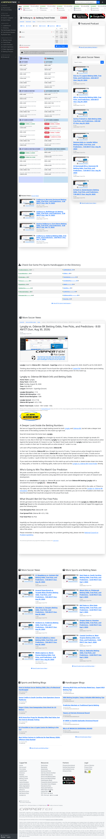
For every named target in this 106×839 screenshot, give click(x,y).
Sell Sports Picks (24, 793)
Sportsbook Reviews (9, 32)
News (59, 26)
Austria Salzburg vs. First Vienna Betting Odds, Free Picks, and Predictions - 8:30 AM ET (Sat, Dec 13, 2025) (51, 225)
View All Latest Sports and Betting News (84, 666)
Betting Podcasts (8, 51)
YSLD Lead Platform (47, 787)
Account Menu (7, 10)
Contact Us (22, 795)
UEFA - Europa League (25, 45)
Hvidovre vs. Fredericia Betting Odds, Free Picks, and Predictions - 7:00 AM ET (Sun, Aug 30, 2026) (46, 626)
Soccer (34, 21)
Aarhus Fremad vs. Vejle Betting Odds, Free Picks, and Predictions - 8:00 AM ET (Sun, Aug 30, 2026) (87, 121)
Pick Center (6, 15)
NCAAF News (83, 585)
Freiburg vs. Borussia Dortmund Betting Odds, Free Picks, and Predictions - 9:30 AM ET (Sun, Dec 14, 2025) (51, 201)
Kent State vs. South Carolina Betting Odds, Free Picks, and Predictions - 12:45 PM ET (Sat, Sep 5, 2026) (91, 578)
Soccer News (35, 196)
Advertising (44, 769)
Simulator (43, 26)
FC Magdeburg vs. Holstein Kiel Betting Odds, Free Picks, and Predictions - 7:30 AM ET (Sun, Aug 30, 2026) (46, 578)
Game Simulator (8, 44)
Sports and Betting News (31, 322)
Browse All (6, 57)
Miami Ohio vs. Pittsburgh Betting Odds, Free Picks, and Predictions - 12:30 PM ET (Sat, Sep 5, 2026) (91, 593)
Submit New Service (47, 774)
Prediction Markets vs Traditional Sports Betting (81, 705)
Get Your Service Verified (48, 773)
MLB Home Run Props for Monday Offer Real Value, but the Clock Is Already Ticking (39, 718)
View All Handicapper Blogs (84, 737)
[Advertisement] (62, 550)
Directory (6, 28)
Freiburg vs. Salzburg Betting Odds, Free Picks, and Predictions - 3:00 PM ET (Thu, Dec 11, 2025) (51, 237)
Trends (29, 26)
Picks (23, 26)
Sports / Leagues (8, 18)
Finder (36, 26)
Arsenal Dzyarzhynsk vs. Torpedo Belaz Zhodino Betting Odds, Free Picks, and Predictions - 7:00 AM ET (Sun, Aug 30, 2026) (46, 594)
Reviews (21, 774)
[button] (103, 2)
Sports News (7, 20)
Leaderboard (7, 25)
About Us (22, 789)
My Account (6, 8)
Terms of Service (89, 765)
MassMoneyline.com (69, 693)
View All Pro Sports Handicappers (62, 303)
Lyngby (67, 428)
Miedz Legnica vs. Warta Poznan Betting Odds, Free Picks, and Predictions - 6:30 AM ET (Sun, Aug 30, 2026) (45, 656)
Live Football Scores (68, 769)
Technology (44, 765)
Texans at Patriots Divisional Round (76, 713)
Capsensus (52, 26)
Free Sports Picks (46, 786)
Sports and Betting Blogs (48, 778)
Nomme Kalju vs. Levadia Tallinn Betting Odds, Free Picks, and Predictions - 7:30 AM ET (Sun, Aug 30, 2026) (87, 145)
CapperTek (22, 21)
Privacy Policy (88, 767)
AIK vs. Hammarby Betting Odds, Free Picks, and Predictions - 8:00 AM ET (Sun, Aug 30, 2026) (87, 99)
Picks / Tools (61, 46)
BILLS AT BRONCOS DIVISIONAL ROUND (77, 728)
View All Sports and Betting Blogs (39, 748)
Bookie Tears (7, 34)
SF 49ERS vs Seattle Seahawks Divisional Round (80, 721)
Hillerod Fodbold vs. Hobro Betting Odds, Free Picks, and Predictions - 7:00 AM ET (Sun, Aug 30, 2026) (46, 641)
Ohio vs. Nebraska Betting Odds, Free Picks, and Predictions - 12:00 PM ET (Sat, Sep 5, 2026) (91, 654)
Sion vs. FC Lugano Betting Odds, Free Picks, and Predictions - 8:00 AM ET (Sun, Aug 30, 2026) (87, 78)
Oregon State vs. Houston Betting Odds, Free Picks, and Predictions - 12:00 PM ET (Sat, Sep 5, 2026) (91, 623)
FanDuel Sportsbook (69, 767)
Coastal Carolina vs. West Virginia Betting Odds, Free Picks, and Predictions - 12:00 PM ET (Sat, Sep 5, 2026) (90, 638)
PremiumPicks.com (45, 408)
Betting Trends (7, 40)
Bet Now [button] (64, 17)
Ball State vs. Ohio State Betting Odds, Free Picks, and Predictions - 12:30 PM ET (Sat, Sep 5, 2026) (91, 608)
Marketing (44, 767)
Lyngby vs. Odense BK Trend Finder (84, 464)
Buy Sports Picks (24, 791)
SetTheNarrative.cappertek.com (71, 708)
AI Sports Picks (67, 771)
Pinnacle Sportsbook (69, 765)
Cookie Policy (88, 769)
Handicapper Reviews (9, 30)
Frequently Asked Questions (49, 782)
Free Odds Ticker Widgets (48, 784)
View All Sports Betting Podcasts (88, 47)
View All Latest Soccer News (40, 668)
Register (3, 837)
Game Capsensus (8, 47)
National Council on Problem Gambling (54, 819)
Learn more (55, 540)
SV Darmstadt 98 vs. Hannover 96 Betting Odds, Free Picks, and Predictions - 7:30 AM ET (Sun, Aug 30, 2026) (87, 169)
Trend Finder (7, 42)
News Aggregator (8, 49)
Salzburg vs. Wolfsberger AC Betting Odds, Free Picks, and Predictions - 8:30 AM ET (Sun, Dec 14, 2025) (50, 213)
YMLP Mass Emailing (47, 789)
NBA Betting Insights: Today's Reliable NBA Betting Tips (83, 697)
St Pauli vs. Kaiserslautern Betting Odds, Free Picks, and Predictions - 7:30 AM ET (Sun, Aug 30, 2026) (86, 192)
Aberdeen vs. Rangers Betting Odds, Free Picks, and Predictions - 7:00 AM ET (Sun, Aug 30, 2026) (46, 611)
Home (21, 765)
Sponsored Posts (46, 771)
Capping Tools (23, 776)
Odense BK (77, 428)
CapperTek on (45, 791)
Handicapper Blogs (46, 780)
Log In (8, 837)
